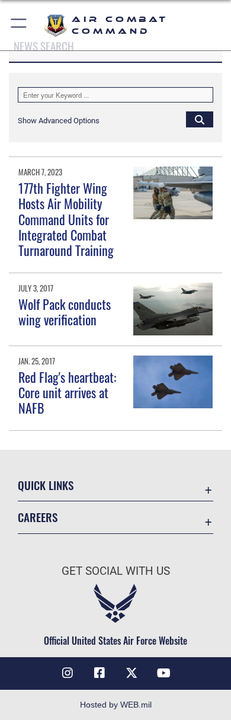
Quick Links (45, 485)
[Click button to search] (199, 119)
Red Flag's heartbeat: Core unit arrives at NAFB (67, 392)
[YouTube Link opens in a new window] (163, 673)
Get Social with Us (116, 571)
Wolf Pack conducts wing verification (64, 312)
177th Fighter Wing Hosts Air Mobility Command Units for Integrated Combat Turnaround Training (66, 219)
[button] (19, 25)
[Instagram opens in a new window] (67, 673)
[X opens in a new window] (131, 673)
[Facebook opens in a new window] (99, 673)
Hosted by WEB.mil (116, 704)
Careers (37, 517)
